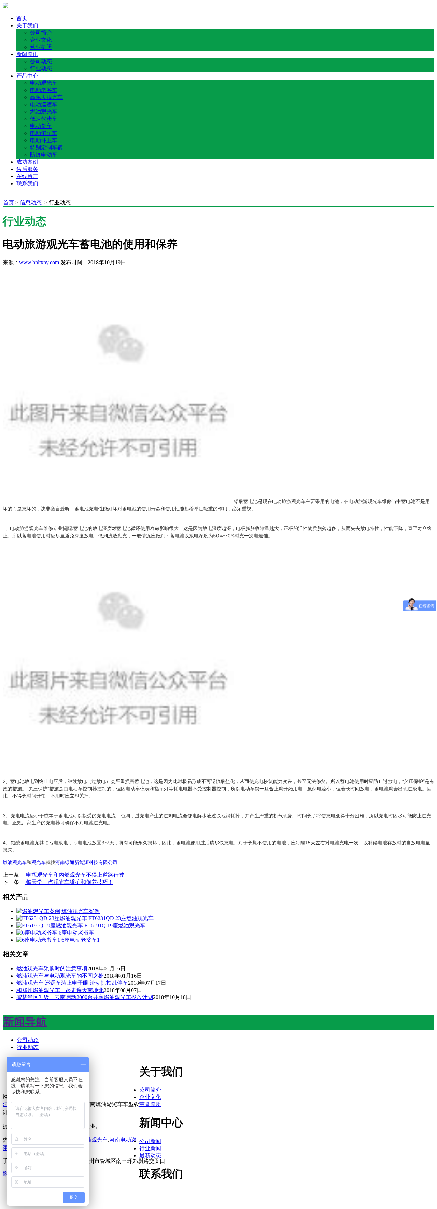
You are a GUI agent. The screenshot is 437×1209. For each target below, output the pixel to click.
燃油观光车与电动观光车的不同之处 (60, 976)
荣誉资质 (150, 1104)
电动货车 (41, 126)
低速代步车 (43, 119)
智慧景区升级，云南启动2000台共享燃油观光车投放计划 (84, 997)
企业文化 (41, 40)
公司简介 (41, 33)
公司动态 (41, 61)
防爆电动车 (43, 155)
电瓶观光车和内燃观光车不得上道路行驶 (74, 875)
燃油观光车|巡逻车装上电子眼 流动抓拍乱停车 (72, 983)
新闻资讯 (27, 54)
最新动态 (150, 1155)
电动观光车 (43, 83)
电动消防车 (43, 133)
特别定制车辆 (46, 147)
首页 (21, 18)
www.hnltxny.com (39, 262)
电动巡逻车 (43, 104)
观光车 (38, 862)
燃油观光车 (43, 112)
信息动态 (31, 202)
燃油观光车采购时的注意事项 (51, 968)
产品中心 (27, 76)
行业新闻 (150, 1148)
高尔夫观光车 (46, 97)
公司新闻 (150, 1141)
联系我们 (27, 183)
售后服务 (27, 169)
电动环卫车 (43, 140)
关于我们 (27, 25)
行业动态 (41, 68)
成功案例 (27, 162)
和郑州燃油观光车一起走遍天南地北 (60, 990)
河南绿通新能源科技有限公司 (86, 862)
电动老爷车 (43, 90)
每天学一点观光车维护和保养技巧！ (69, 882)
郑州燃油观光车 (89, 1140)
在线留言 (27, 176)
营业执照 (41, 47)
